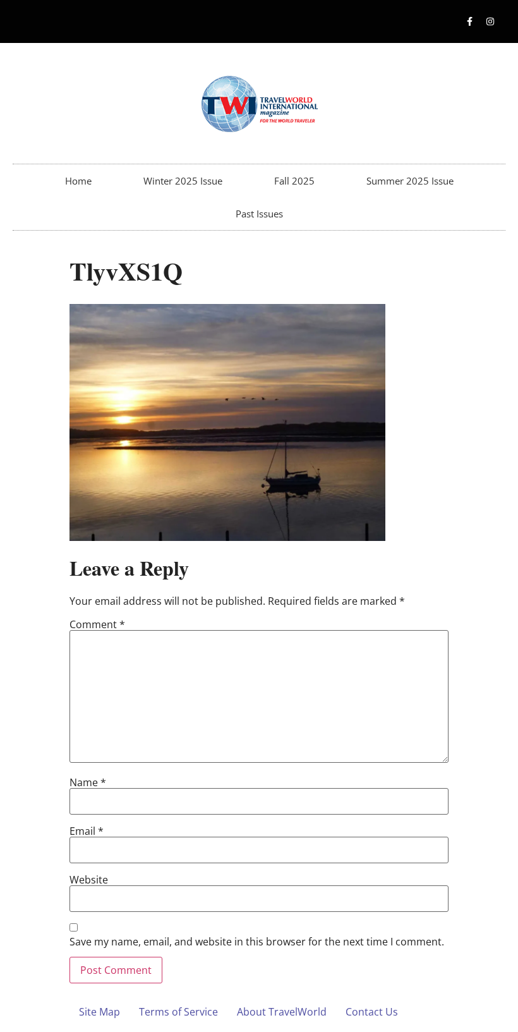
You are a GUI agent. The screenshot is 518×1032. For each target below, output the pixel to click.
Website (88, 880)
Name (87, 782)
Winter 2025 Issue (182, 180)
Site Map (99, 1012)
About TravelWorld (282, 1012)
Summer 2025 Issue (410, 180)
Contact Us (372, 1012)
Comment (97, 624)
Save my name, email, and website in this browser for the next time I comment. (256, 942)
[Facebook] (469, 21)
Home (78, 180)
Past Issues (259, 213)
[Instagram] (490, 21)
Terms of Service (178, 1012)
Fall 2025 (294, 180)
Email (86, 831)
